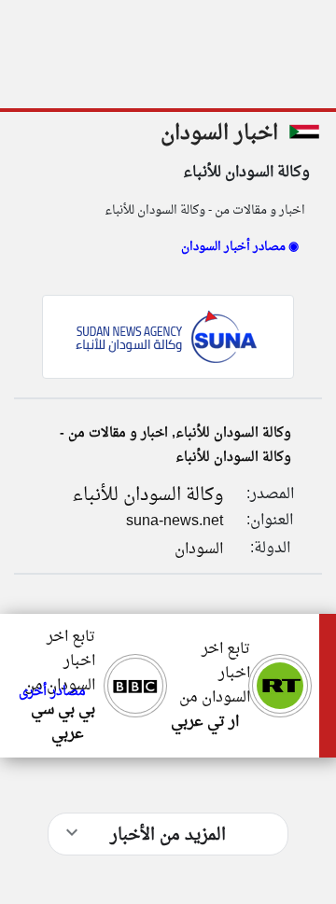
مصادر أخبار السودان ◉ (240, 247)
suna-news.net (174, 521)
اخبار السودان (219, 133)
